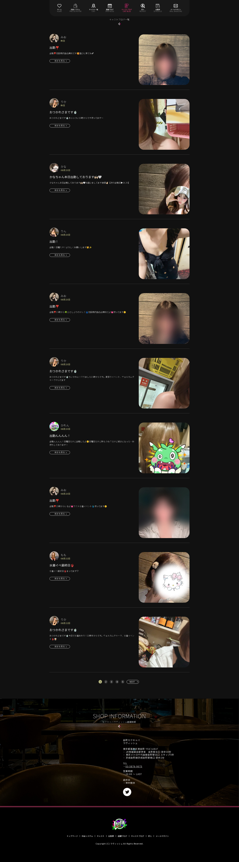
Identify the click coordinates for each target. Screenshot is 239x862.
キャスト (100, 836)
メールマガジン (162, 836)
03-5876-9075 (133, 766)
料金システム (87, 836)
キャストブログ (137, 836)
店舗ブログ (122, 836)
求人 (150, 836)
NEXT (132, 681)
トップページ (72, 836)
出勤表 (111, 836)
